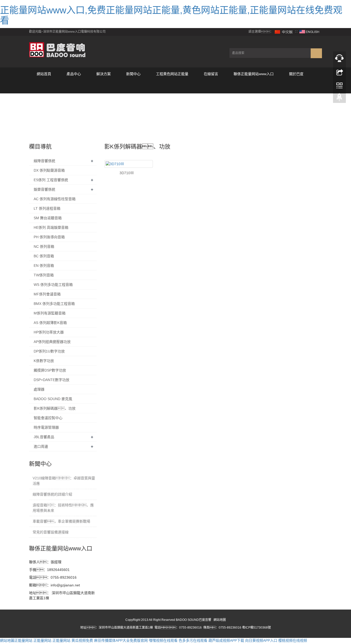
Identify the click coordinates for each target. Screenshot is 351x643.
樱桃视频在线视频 (292, 640)
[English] (309, 31)
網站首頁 (44, 74)
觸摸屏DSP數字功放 (50, 370)
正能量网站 (23, 640)
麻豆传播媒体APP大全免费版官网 (121, 640)
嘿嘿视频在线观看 (163, 640)
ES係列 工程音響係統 (51, 180)
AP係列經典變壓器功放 (52, 342)
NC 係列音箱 (44, 246)
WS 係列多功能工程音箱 (53, 285)
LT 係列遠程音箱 (47, 208)
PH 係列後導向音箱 (49, 237)
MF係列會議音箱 (47, 294)
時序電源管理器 (46, 427)
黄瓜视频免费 (82, 640)
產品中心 (74, 74)
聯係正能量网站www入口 (254, 74)
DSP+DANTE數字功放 (51, 380)
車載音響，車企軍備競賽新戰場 (61, 521)
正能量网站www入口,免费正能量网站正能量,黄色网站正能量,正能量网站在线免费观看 (171, 15)
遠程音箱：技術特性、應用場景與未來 (63, 508)
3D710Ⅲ (126, 173)
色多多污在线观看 (193, 640)
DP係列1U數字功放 (49, 351)
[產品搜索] (316, 53)
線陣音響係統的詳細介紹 (52, 494)
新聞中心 (133, 74)
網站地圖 (220, 620)
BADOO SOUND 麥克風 (53, 399)
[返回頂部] (339, 98)
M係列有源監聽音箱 (50, 313)
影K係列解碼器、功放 (55, 408)
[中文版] (284, 31)
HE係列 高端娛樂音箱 (51, 227)
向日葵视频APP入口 (261, 640)
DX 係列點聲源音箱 (49, 170)
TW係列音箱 (44, 275)
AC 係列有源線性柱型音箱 (55, 199)
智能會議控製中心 (48, 418)
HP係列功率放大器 (49, 332)
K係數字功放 (44, 361)
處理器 (39, 389)
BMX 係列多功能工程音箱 (54, 304)
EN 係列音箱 (44, 265)
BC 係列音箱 (44, 256)
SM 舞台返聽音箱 (48, 218)
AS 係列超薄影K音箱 (50, 323)
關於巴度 (296, 74)
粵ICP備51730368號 (256, 627)
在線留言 (211, 74)
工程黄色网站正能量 (172, 74)
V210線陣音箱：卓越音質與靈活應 (64, 481)
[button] (74, 86)
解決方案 (103, 74)
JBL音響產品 (44, 437)
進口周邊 (41, 446)
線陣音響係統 (44, 161)
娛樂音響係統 (44, 189)
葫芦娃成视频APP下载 (226, 640)
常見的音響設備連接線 (51, 532)
